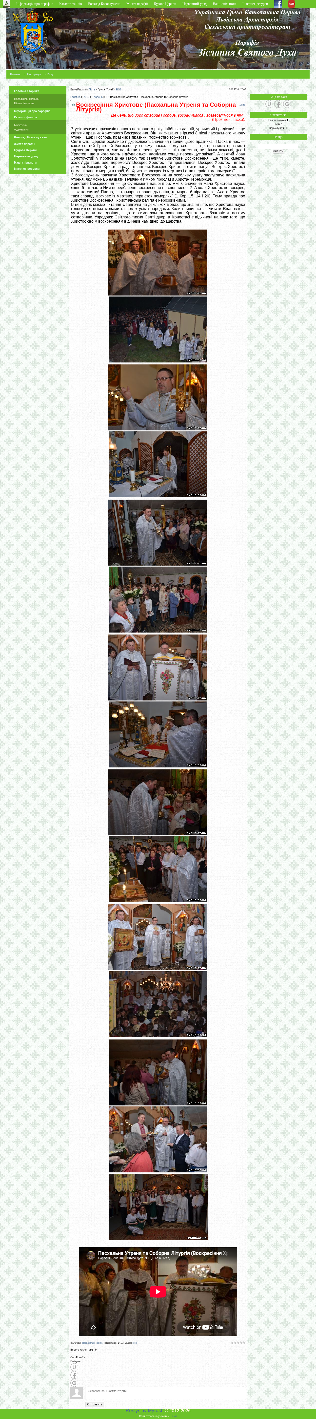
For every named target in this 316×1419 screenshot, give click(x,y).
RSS (118, 89)
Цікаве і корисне (24, 103)
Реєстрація (34, 74)
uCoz (174, 1416)
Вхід (50, 74)
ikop (135, 1343)
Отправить (94, 1404)
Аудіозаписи (21, 129)
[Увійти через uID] (74, 1367)
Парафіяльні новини (26, 98)
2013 (86, 96)
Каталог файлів (70, 4)
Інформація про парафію (34, 4)
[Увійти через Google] (74, 1383)
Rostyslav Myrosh (145, 1410)
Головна (15, 74)
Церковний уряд (194, 4)
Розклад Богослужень (104, 4)
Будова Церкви (165, 4)
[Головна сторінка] (8, 4)
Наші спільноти (224, 4)
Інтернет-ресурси (255, 4)
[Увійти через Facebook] (74, 1375)
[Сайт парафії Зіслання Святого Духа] (264, 74)
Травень (97, 96)
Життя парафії (137, 4)
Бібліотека (20, 125)
